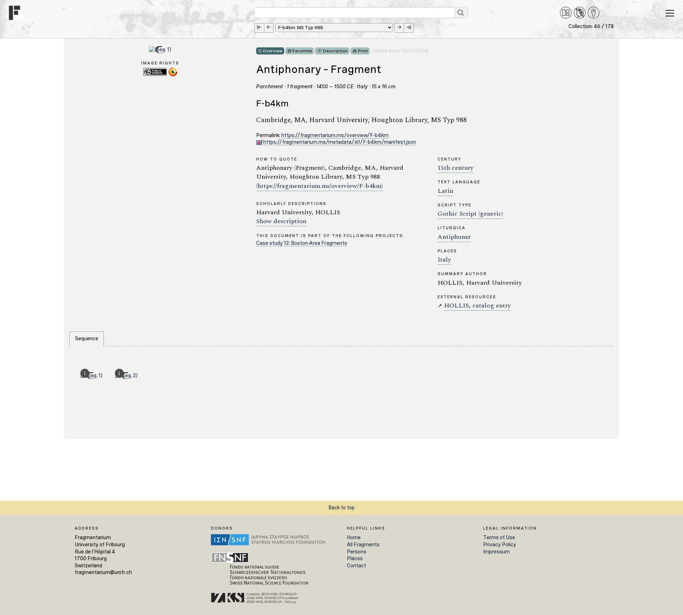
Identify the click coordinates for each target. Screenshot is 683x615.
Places (355, 558)
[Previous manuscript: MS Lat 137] (269, 28)
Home (354, 537)
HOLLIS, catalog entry (477, 305)
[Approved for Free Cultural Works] (173, 75)
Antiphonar (454, 237)
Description (335, 50)
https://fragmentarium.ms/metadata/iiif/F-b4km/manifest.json (339, 142)
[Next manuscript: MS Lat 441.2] (399, 28)
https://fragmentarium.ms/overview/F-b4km (334, 135)
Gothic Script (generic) (470, 214)
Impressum (496, 551)
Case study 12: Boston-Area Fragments (301, 243)
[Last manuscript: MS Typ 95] (409, 28)
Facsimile (302, 50)
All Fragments (363, 544)
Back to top (341, 507)
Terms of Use (499, 537)
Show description (281, 221)
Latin (445, 191)
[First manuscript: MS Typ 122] (259, 28)
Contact (356, 565)
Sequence (86, 338)
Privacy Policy (499, 544)
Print (363, 50)
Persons (356, 551)
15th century (455, 168)
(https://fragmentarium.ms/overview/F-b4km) (319, 186)
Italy (444, 259)
